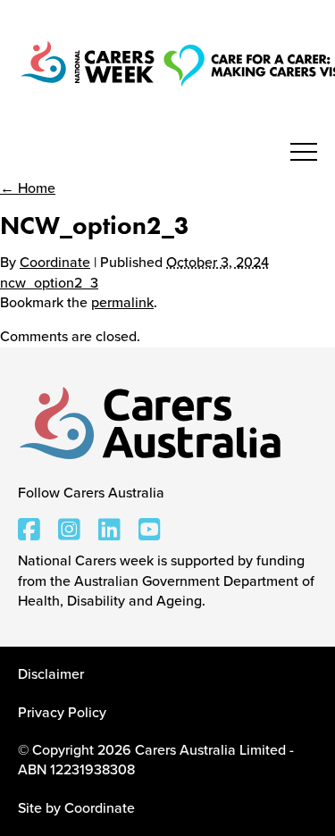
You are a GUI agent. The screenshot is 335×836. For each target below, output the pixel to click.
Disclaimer (51, 674)
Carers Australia (152, 424)
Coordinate (55, 263)
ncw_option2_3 (49, 283)
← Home (27, 188)
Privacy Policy (62, 713)
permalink (122, 303)
